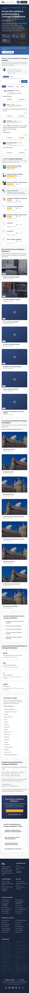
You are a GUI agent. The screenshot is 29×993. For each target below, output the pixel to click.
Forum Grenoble (19, 930)
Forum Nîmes (5, 932)
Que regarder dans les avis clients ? (13, 849)
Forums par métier (7, 897)
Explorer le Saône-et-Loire (14, 814)
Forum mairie (18, 913)
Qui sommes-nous (20, 881)
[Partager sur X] (6, 987)
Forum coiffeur (5, 907)
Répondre (22, 99)
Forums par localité (8, 917)
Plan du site (18, 889)
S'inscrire (18, 865)
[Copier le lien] (23, 987)
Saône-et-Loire (21, 19)
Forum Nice (4, 922)
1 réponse (25, 113)
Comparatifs (5, 939)
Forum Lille (18, 924)
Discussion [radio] (6, 76)
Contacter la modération (19, 871)
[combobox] (11, 2)
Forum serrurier (19, 911)
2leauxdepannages (12, 142)
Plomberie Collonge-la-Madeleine (14, 626)
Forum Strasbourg (6, 930)
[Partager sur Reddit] (16, 987)
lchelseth (9, 121)
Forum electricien (6, 902)
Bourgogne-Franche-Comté (11, 19)
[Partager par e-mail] (19, 987)
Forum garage (5, 911)
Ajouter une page (6, 881)
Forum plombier (5, 900)
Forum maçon (18, 905)
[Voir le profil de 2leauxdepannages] (4, 143)
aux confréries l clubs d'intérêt (15, 105)
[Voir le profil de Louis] (4, 105)
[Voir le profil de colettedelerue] (4, 91)
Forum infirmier (5, 913)
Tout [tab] (4, 86)
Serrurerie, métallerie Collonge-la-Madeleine (14, 633)
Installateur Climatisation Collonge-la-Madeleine (15, 622)
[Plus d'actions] (26, 91)
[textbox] (17, 71)
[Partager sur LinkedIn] (12, 987)
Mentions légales (20, 887)
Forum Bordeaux (6, 924)
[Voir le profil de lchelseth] (4, 121)
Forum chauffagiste (6, 909)
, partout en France (20, 145)
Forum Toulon (18, 922)
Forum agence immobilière (5, 904)
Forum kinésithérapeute (21, 909)
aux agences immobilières (16, 93)
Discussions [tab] (10, 86)
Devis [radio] (11, 76)
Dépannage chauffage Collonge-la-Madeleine (14, 637)
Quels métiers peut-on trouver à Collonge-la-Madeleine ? (12, 838)
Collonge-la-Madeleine (6, 20)
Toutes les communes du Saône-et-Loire (11, 429)
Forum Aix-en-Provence (20, 920)
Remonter (9, 99)
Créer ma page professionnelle (14, 810)
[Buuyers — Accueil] (3, 2)
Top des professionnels (7, 887)
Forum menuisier (19, 907)
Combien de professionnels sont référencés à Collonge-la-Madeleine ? (13, 832)
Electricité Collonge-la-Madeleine (14, 629)
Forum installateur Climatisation (19, 902)
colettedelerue (11, 90)
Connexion (23, 2)
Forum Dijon (18, 932)
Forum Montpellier (6, 928)
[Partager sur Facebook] (9, 987)
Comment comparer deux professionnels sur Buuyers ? (12, 843)
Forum (3, 19)
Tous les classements (8, 706)
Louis (8, 104)
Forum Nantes (5, 926)
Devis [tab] (22, 86)
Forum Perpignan (19, 926)
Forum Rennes (18, 928)
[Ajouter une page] (18, 2)
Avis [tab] (17, 86)
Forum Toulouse (5, 920)
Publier (24, 81)
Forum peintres (19, 900)
